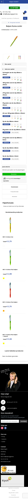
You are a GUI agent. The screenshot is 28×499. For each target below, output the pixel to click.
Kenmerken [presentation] (14, 196)
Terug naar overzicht (15, 22)
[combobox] (12, 18)
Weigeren (22, 8)
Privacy (3, 436)
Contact (3, 441)
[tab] (14, 187)
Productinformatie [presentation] (14, 191)
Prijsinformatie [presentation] (14, 186)
